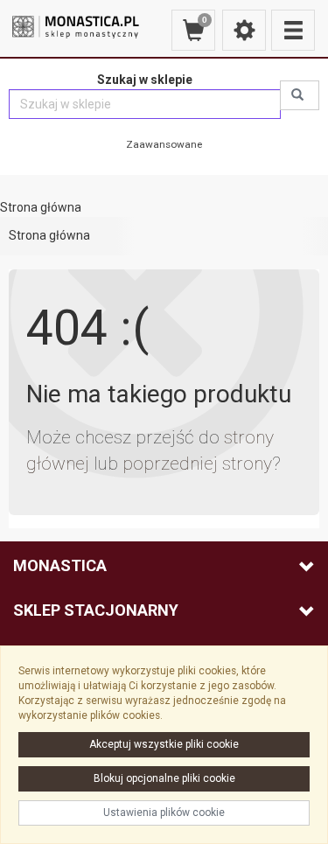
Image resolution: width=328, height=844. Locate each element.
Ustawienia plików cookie (164, 812)
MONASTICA (60, 565)
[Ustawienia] (244, 30)
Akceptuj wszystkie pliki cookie (164, 744)
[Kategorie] (293, 30)
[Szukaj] (299, 95)
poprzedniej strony (197, 463)
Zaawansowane (164, 144)
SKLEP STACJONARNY (95, 610)
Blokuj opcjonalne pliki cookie (164, 778)
